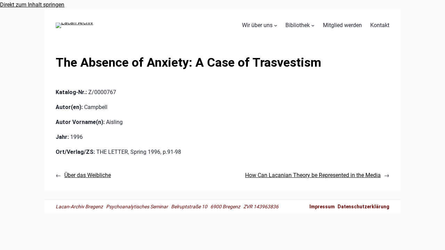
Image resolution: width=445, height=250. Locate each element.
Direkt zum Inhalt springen (32, 4)
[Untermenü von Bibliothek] (313, 25)
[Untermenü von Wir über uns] (275, 25)
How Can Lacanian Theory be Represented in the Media (313, 175)
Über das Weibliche (87, 175)
